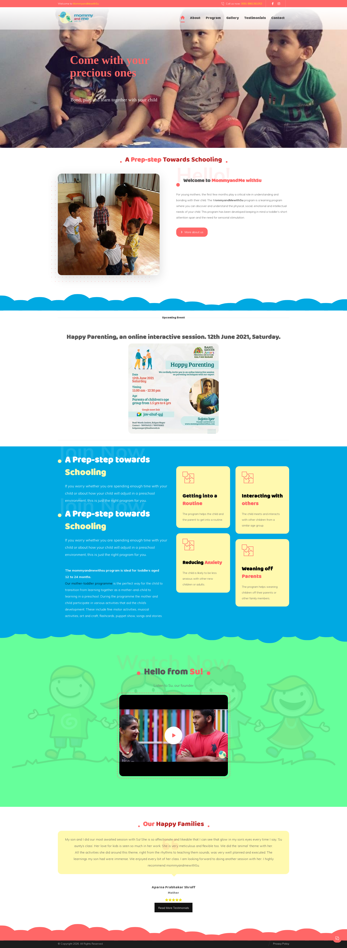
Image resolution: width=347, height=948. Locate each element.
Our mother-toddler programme (88, 583)
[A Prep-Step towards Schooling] (76, 17)
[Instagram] (279, 3)
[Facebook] (273, 3)
